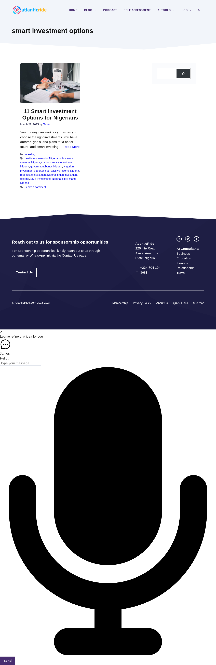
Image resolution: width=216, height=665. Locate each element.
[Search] (183, 73)
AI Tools (164, 10)
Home (73, 10)
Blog (88, 10)
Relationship (186, 268)
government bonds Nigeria (46, 166)
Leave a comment (35, 187)
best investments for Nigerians (43, 158)
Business (183, 253)
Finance (182, 263)
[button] (96, 10)
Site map (198, 303)
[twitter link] (187, 239)
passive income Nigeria (65, 170)
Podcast (110, 10)
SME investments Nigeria (45, 178)
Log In (187, 10)
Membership (120, 303)
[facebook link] (196, 239)
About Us (162, 303)
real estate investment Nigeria (38, 174)
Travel (181, 273)
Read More (71, 147)
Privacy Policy (142, 303)
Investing (30, 154)
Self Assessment (137, 10)
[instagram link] (179, 239)
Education (184, 258)
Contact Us (24, 272)
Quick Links (180, 303)
